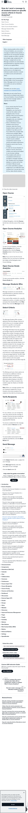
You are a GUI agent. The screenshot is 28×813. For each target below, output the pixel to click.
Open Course (5, 22)
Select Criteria (5, 31)
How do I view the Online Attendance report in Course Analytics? (14, 722)
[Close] (24, 792)
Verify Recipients (6, 33)
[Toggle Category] (1, 484)
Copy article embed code (10, 649)
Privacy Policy (14, 800)
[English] (8, 1)
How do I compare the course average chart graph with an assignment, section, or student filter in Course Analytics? (14, 718)
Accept (13, 804)
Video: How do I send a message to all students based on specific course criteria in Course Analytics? (13, 707)
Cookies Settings (13, 808)
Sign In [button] (14, 480)
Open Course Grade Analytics (9, 26)
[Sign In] (25, 1)
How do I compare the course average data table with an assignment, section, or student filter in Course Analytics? (14, 713)
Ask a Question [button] (7, 671)
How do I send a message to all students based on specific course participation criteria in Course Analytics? (12, 702)
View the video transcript (10, 189)
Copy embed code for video (11, 655)
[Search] (23, 1)
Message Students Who (7, 29)
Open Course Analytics (7, 24)
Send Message (5, 35)
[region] (13, 801)
